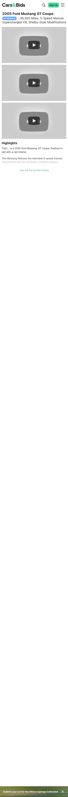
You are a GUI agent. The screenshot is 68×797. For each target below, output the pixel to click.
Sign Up (53, 5)
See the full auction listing (34, 170)
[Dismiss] (62, 791)
